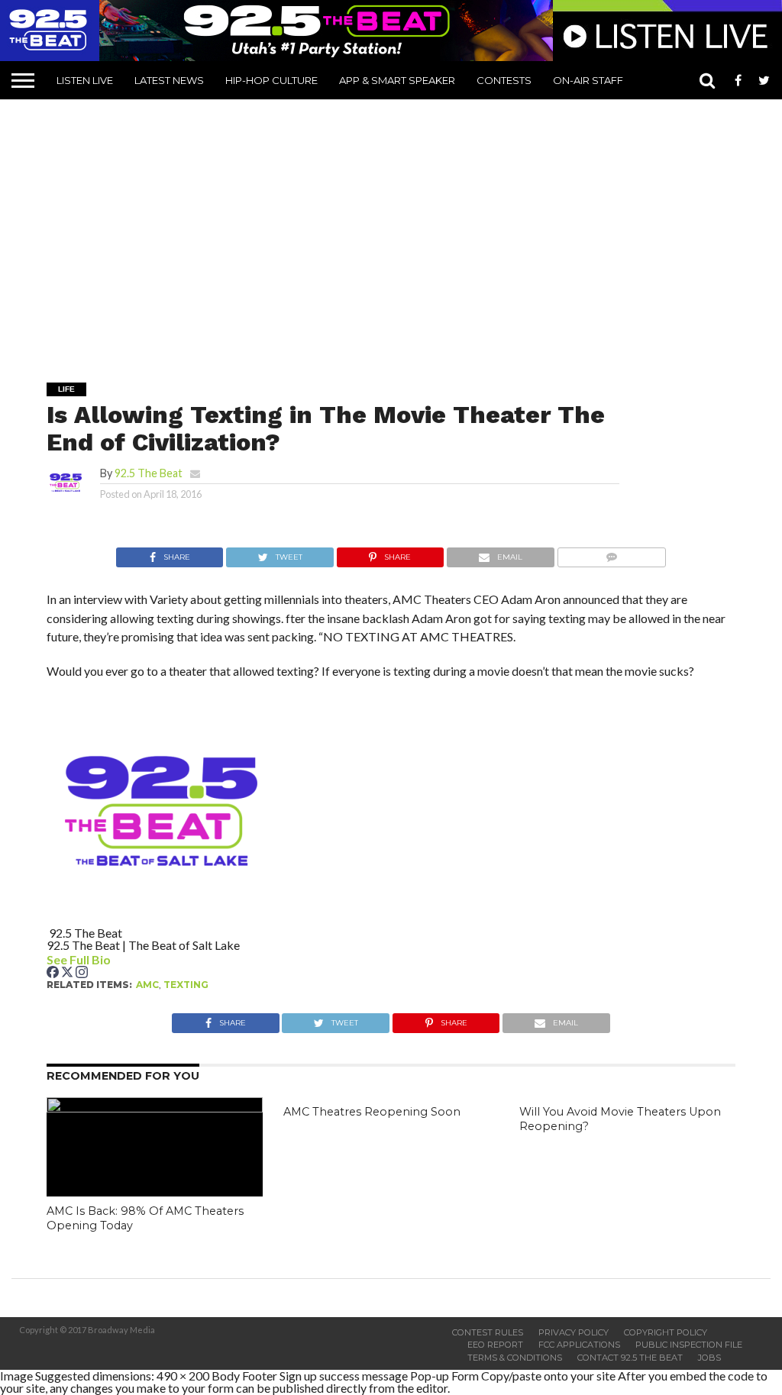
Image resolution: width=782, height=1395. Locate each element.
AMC (147, 984)
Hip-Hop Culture (271, 80)
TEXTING (185, 984)
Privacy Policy (573, 1332)
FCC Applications (579, 1344)
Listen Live (85, 80)
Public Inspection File (688, 1344)
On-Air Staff (588, 80)
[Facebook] (54, 973)
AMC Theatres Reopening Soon (371, 1112)
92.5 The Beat (149, 473)
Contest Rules (487, 1332)
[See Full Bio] (119, 959)
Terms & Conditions (514, 1357)
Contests (504, 80)
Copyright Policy (665, 1332)
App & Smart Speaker (397, 80)
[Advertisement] (396, 230)
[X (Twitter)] (68, 973)
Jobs (709, 1357)
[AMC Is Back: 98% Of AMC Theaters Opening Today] (155, 1107)
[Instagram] (82, 973)
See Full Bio (79, 959)
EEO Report (495, 1344)
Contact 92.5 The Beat (630, 1357)
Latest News (169, 80)
